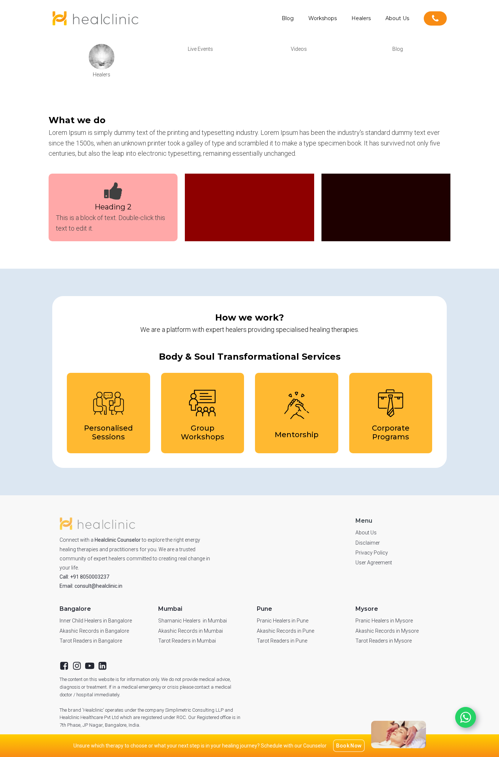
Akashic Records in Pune (285, 631)
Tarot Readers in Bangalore (91, 641)
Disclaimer (367, 543)
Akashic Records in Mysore (387, 631)
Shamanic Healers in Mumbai (192, 621)
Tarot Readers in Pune (282, 641)
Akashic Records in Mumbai (190, 631)
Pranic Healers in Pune (282, 621)
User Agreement (373, 562)
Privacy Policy (371, 553)
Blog (288, 18)
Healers (361, 18)
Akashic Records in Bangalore (94, 631)
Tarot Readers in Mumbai (187, 641)
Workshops (322, 18)
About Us (397, 18)
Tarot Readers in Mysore (383, 641)
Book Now (348, 745)
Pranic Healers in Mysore (384, 621)
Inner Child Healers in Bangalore (96, 621)
